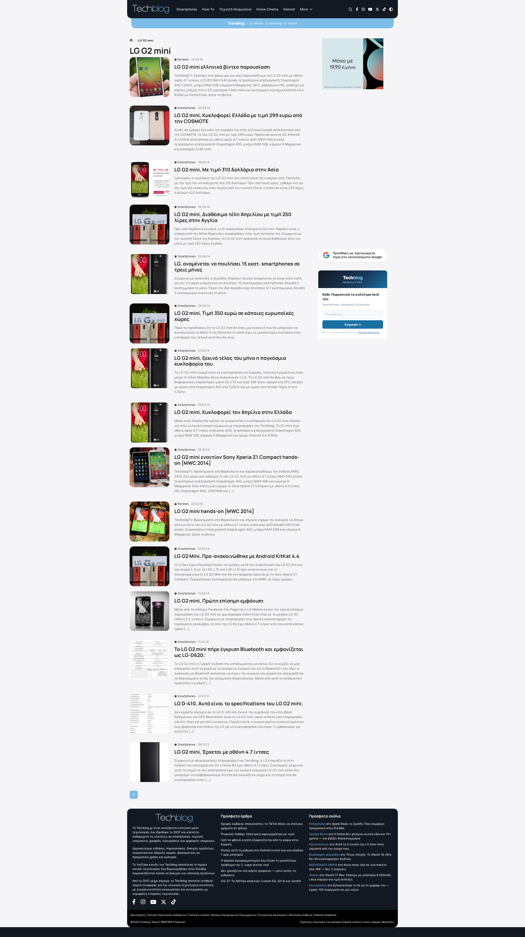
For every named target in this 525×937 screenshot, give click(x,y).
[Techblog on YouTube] (370, 9)
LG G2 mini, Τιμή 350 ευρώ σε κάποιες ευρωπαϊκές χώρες (234, 316)
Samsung (275, 23)
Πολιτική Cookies (199, 914)
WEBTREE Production (173, 921)
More (304, 9)
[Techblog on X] (377, 9)
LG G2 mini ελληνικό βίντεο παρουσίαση (222, 66)
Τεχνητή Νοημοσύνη (235, 9)
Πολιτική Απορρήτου (369, 332)
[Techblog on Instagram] (363, 9)
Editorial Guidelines (325, 914)
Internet (289, 9)
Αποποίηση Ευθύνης (300, 914)
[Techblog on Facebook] (357, 9)
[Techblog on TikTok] (384, 9)
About (155, 921)
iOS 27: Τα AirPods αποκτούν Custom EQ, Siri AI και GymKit (261, 881)
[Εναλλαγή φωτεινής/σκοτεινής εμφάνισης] (391, 9)
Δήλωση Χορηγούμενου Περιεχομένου (233, 914)
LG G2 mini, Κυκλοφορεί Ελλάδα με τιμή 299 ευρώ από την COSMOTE (238, 118)
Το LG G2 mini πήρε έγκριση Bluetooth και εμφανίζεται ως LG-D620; (238, 652)
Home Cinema (267, 9)
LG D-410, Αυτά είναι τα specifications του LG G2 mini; (238, 703)
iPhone (258, 23)
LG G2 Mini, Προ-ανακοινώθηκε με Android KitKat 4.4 (236, 556)
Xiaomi (292, 23)
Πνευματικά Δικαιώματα (272, 914)
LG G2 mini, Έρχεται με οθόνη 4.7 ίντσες (221, 751)
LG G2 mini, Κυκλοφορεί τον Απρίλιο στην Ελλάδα (233, 412)
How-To (208, 9)
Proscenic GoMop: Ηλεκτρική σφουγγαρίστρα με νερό (257, 834)
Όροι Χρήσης (137, 914)
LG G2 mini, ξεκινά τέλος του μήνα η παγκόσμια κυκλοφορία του (230, 361)
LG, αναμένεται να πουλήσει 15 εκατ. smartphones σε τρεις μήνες (237, 266)
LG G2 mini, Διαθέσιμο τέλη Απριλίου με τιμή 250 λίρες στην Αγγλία (232, 217)
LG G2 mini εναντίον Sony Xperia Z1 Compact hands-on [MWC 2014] (236, 460)
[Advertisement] (352, 155)
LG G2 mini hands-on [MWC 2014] (214, 511)
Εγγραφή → (353, 324)
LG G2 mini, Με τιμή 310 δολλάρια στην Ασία (226, 169)
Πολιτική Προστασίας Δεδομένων (167, 914)
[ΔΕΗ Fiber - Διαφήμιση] (352, 63)
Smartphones (186, 9)
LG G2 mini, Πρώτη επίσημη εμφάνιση (218, 600)
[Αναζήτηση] (351, 9)
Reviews (183, 59)
